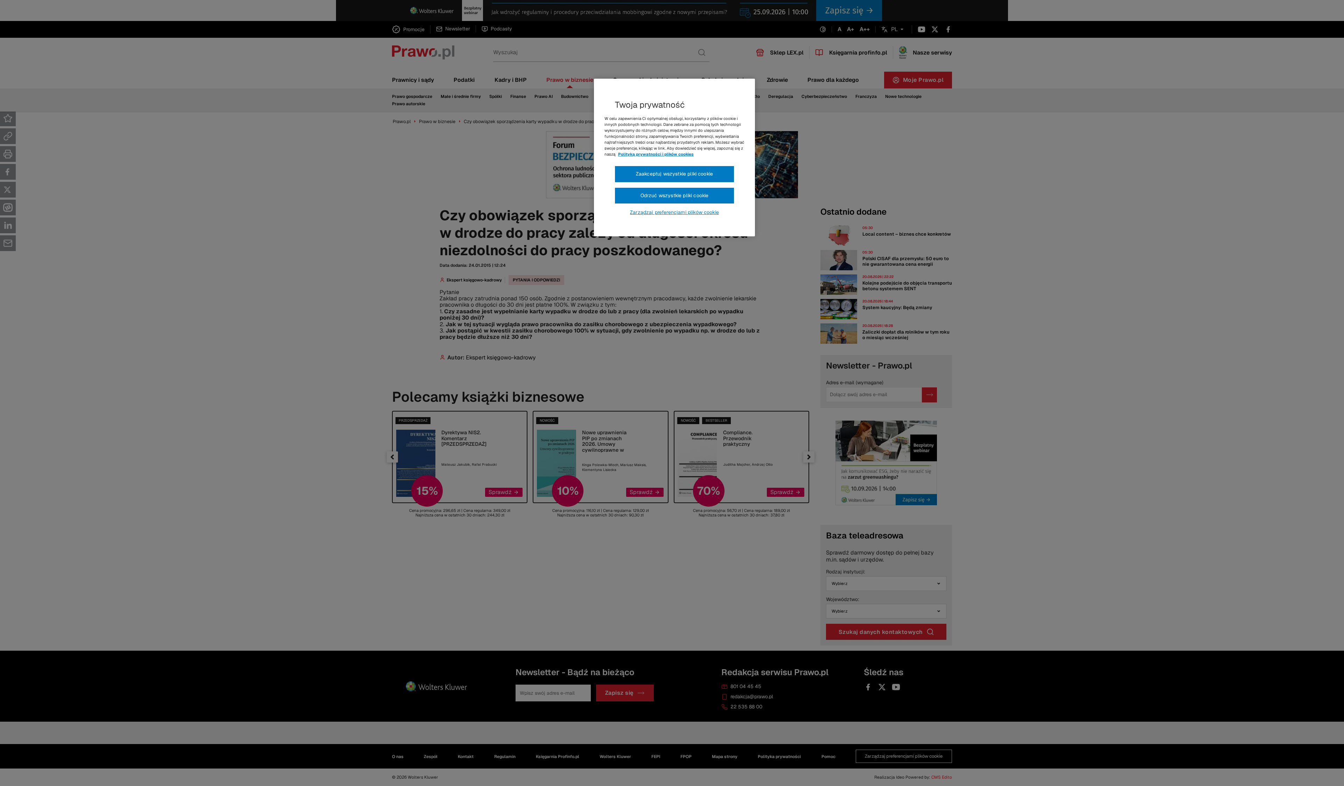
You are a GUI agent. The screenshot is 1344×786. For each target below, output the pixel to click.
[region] (674, 158)
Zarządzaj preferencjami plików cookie (674, 212)
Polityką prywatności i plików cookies (656, 154)
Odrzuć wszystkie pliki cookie (674, 195)
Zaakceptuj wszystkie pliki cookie (674, 174)
